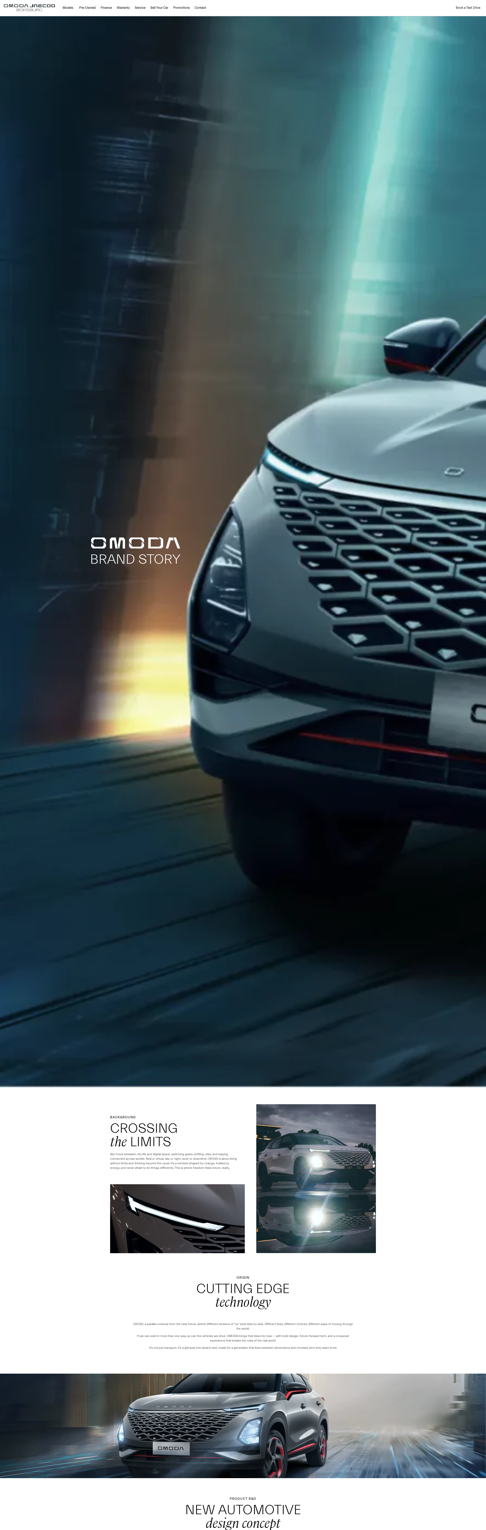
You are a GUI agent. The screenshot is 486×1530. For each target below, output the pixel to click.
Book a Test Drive (468, 7)
